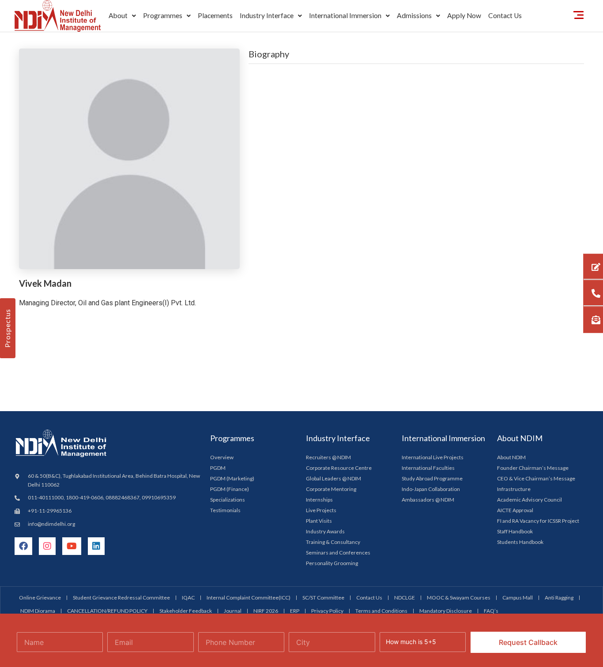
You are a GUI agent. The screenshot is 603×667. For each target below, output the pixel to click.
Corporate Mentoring (331, 489)
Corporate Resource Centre (339, 468)
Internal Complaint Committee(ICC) (248, 597)
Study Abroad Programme (432, 478)
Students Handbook (520, 542)
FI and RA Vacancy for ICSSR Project (538, 520)
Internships (319, 499)
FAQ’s (491, 610)
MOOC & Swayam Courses (458, 597)
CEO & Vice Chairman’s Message (536, 478)
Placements (215, 15)
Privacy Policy (327, 610)
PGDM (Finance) (229, 489)
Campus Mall (517, 597)
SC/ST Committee (323, 597)
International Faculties (428, 468)
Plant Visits (319, 520)
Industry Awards (325, 531)
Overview (222, 457)
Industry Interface (267, 15)
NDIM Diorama (37, 610)
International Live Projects (433, 457)
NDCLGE (404, 597)
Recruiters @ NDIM (328, 457)
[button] (122, 16)
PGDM (218, 468)
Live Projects (321, 510)
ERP (294, 610)
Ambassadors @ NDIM (428, 499)
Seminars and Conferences (338, 552)
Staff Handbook (515, 531)
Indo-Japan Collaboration (431, 489)
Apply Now (464, 15)
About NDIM (511, 457)
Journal (232, 610)
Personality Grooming (332, 563)
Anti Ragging (559, 597)
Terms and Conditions (381, 610)
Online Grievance (40, 597)
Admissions (414, 15)
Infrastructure (514, 489)
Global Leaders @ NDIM (333, 478)
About (118, 15)
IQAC (188, 597)
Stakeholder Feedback (185, 610)
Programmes (162, 15)
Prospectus (7, 328)
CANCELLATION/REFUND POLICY (107, 610)
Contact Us (505, 15)
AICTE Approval (515, 510)
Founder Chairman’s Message (533, 468)
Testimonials (225, 510)
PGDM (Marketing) (232, 478)
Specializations (227, 499)
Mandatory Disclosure (445, 610)
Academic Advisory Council (529, 499)
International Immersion (345, 15)
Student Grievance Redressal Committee (121, 597)
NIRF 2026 (265, 610)
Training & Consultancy (333, 542)
